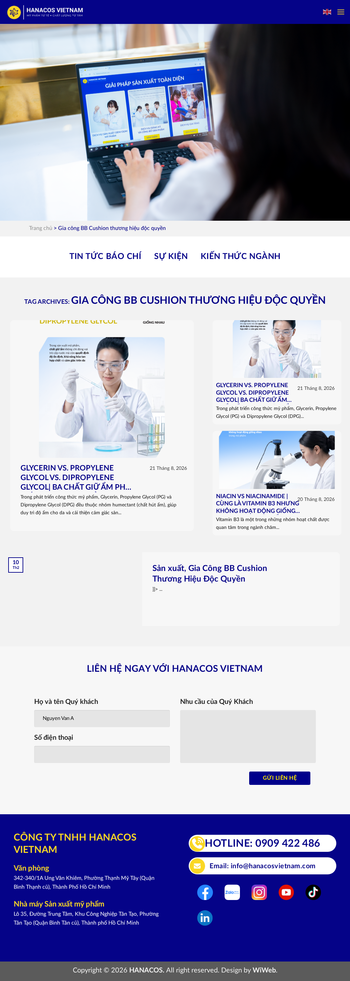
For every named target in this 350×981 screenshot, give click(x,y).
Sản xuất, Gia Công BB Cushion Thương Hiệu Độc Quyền (209, 573)
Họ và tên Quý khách (66, 701)
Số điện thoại (53, 737)
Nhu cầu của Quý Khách (216, 701)
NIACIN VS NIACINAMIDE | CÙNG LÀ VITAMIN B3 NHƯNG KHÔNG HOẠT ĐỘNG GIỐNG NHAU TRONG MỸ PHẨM (257, 504)
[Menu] (341, 11)
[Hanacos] (45, 12)
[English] (327, 12)
